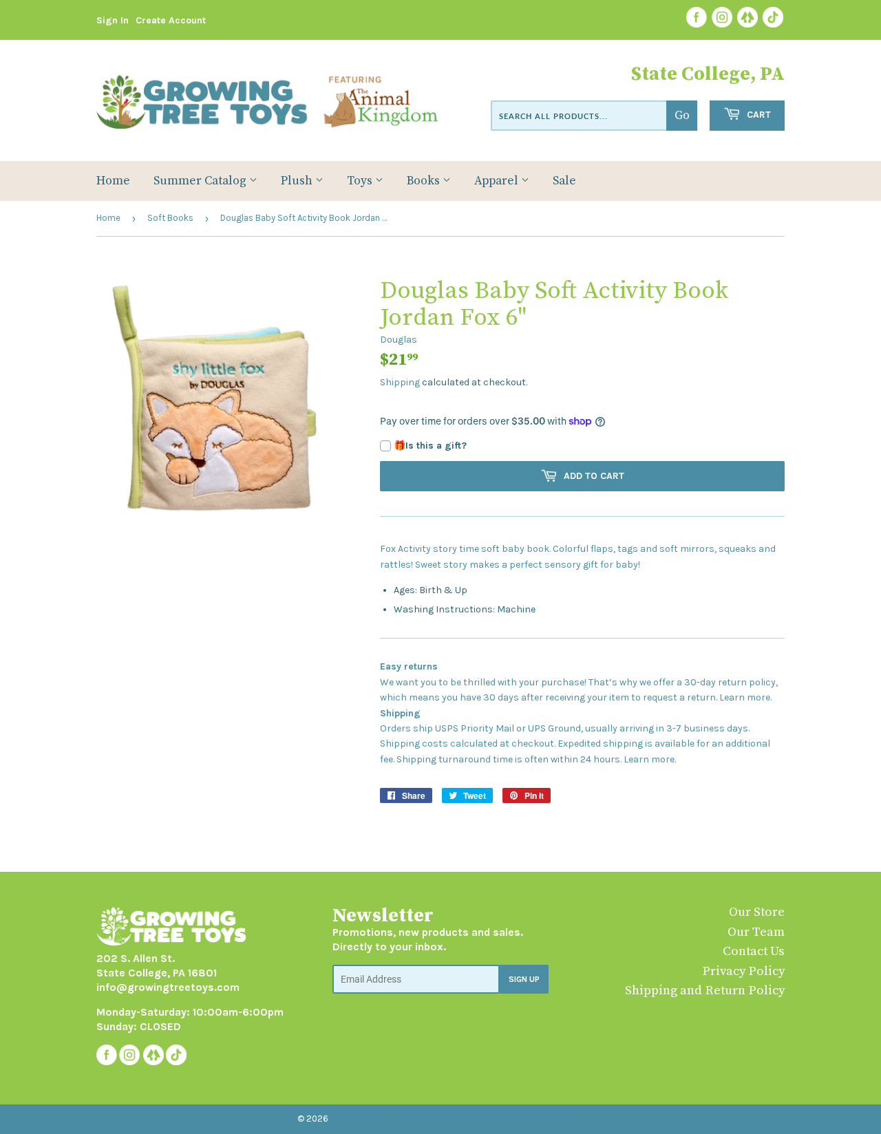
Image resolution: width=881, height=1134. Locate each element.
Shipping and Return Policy (705, 990)
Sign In (112, 20)
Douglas (398, 339)
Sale (564, 181)
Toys (361, 181)
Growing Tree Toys (373, 1118)
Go (682, 115)
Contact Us (754, 951)
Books (425, 181)
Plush (298, 181)
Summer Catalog (201, 181)
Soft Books (170, 218)
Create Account (171, 20)
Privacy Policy (743, 971)
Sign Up (524, 979)
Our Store (757, 912)
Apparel (497, 181)
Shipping (400, 382)
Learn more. (745, 697)
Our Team (756, 932)
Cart (757, 114)
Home (113, 181)
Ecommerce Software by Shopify (500, 1118)
